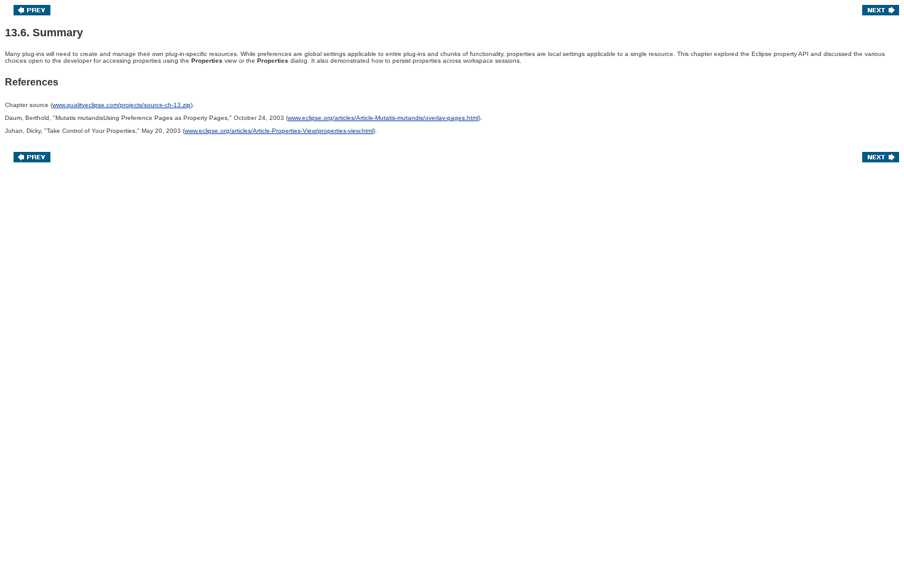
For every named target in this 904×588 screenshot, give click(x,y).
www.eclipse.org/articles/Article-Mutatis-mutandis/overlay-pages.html (383, 117)
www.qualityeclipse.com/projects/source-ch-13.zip (121, 104)
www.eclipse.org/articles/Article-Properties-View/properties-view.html (278, 130)
